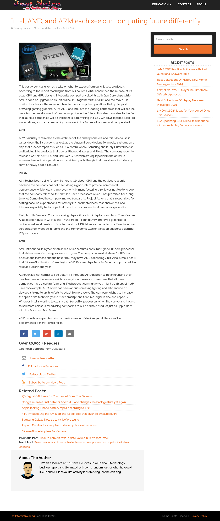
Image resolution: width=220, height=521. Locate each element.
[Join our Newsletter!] (24, 357)
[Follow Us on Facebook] (23, 365)
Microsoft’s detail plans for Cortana (44, 431)
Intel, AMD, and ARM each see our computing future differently (106, 20)
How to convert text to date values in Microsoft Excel (74, 438)
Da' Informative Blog (23, 516)
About (201, 4)
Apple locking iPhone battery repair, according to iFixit (56, 408)
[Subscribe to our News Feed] (23, 382)
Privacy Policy (199, 516)
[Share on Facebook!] (24, 333)
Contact (184, 4)
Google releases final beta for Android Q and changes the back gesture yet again (74, 402)
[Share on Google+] (47, 333)
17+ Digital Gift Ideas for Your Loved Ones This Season (57, 396)
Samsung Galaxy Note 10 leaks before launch (51, 419)
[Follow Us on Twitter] (24, 373)
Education (160, 4)
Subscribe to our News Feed (47, 382)
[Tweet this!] (36, 333)
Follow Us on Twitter (42, 374)
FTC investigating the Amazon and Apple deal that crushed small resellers (69, 413)
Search (183, 49)
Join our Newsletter (42, 358)
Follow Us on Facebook (43, 366)
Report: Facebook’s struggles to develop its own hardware (59, 425)
